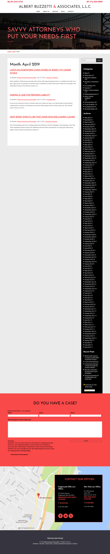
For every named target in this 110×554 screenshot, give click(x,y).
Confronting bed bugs (91, 361)
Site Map (42, 543)
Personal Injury (89, 102)
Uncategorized (50, 99)
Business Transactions (92, 81)
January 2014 (89, 252)
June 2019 (88, 221)
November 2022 (89, 131)
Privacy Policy (26, 450)
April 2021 (88, 174)
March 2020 (88, 203)
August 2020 (88, 192)
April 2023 (88, 120)
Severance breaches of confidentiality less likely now (92, 377)
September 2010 (90, 338)
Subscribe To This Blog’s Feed (91, 386)
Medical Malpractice (91, 94)
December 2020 (89, 183)
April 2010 (88, 347)
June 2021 (88, 169)
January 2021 (89, 180)
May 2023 (88, 117)
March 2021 (88, 176)
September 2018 (90, 241)
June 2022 (88, 142)
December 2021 (89, 156)
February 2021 (89, 178)
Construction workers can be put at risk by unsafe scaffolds (91, 365)
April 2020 (88, 201)
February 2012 (89, 304)
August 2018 (88, 243)
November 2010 (89, 333)
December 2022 (89, 129)
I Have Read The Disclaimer (19, 454)
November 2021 (89, 158)
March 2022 (88, 149)
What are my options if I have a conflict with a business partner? (92, 357)
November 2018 (89, 237)
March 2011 (88, 324)
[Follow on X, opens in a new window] (71, 516)
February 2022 (89, 151)
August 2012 (88, 291)
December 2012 (89, 282)
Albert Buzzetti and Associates (27, 78)
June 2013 (88, 268)
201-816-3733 (16, 1)
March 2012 (88, 302)
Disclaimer (11, 441)
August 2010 (88, 340)
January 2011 (89, 329)
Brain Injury (88, 75)
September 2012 (90, 288)
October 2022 (89, 133)
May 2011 (88, 322)
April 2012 (88, 300)
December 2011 (89, 309)
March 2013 (88, 275)
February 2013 (89, 277)
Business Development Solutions (62, 543)
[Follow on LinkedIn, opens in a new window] (65, 516)
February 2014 (89, 250)
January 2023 (89, 126)
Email (41, 413)
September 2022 (90, 135)
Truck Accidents (89, 104)
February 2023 (89, 124)
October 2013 (89, 259)
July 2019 (87, 219)
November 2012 (89, 284)
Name (10, 413)
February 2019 (89, 230)
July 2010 (87, 342)
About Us (46, 11)
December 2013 (89, 255)
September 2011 (90, 315)
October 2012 (89, 286)
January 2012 (89, 306)
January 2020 (89, 205)
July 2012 (87, 293)
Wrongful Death (90, 109)
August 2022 (88, 138)
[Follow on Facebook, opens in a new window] (60, 516)
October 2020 (89, 187)
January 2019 (89, 232)
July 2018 (87, 246)
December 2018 (89, 234)
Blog (63, 11)
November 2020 (89, 185)
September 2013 (90, 261)
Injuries (87, 88)
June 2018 (88, 248)
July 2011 (87, 320)
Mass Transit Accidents (92, 90)
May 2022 (88, 144)
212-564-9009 (96, 1)
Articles (55, 11)
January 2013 (89, 279)
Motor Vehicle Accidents (89, 97)
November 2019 (89, 210)
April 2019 (88, 225)
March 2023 (88, 122)
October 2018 (89, 239)
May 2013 (88, 270)
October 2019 (89, 212)
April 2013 (88, 273)
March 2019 (88, 228)
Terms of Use (14, 450)
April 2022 (88, 147)
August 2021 (88, 165)
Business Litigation (52, 78)
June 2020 (88, 196)
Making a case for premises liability (30, 95)
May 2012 (88, 297)
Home (38, 11)
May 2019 (88, 223)
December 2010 (89, 331)
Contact (71, 11)
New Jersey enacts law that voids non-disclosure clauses (42, 117)
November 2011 (89, 311)
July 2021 (87, 167)
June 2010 (88, 345)
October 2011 (89, 313)
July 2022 (87, 140)
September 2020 (90, 189)
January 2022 (89, 153)
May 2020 (88, 198)
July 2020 (87, 194)
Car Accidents (89, 85)
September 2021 (90, 162)
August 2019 (88, 216)
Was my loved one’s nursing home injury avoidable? (91, 371)
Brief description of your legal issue (19, 420)
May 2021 (88, 171)
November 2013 (89, 257)
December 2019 (89, 207)
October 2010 (89, 336)
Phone (73, 413)
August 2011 (88, 318)
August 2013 (88, 264)
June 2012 (88, 295)
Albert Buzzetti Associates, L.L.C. (55, 7)
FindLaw (75, 543)
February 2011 (89, 327)
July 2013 (87, 266)
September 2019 (90, 214)
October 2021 (89, 160)
